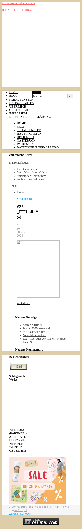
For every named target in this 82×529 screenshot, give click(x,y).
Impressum (18, 113)
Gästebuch (18, 110)
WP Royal (20, 510)
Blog (13, 95)
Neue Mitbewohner (34, 335)
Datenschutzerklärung (30, 116)
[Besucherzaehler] (18, 368)
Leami (20, 192)
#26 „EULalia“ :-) (27, 212)
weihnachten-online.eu (30, 179)
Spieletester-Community (31, 175)
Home (13, 92)
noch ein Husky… (34, 324)
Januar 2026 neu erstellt (37, 328)
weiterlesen (23, 303)
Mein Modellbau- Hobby (32, 172)
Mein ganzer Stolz (34, 331)
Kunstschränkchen (28, 169)
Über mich (17, 106)
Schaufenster (21, 99)
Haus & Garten (21, 103)
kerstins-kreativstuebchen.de (18, 3)
